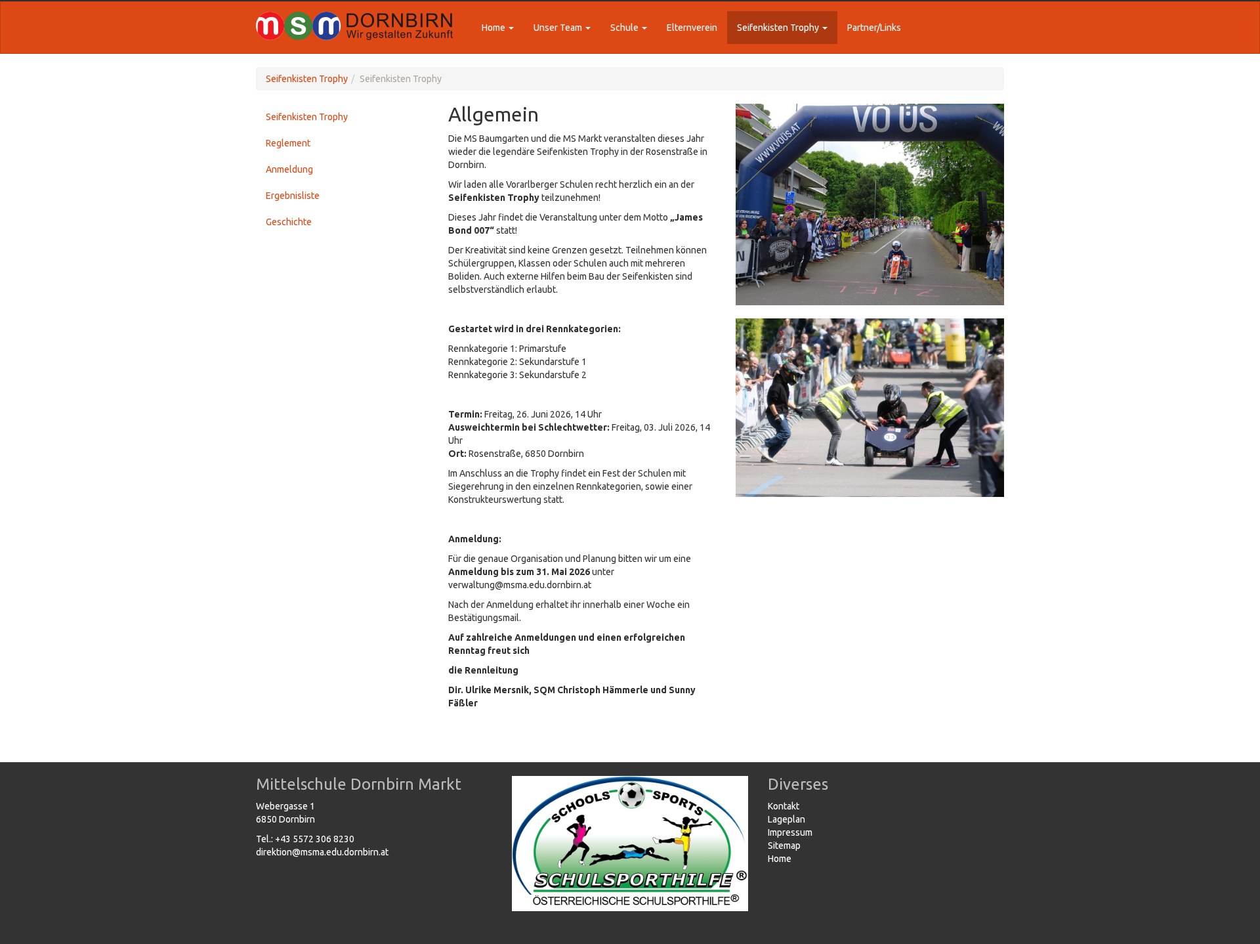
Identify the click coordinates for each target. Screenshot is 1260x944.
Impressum (790, 832)
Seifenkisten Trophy (307, 79)
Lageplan (786, 819)
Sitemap (784, 845)
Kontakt (783, 806)
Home (779, 858)
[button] (498, 27)
